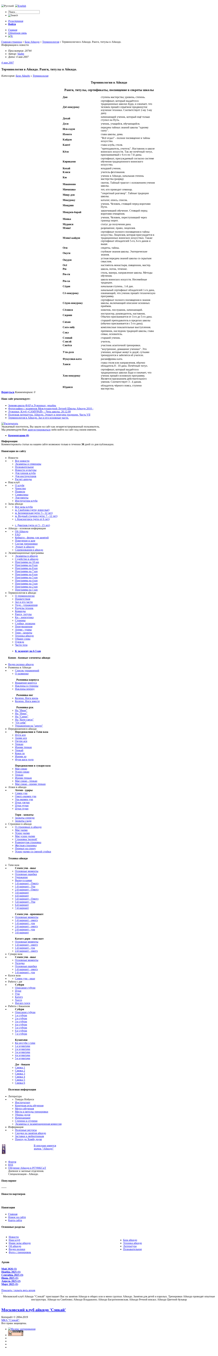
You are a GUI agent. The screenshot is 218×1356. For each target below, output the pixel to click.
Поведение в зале (25, 540)
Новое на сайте (17, 1217)
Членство (20, 488)
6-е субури (21, 1030)
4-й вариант (22, 895)
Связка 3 (20, 1073)
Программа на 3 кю (26, 583)
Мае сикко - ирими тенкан (30, 784)
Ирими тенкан (23, 747)
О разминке (22, 673)
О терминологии (25, 595)
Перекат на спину (25, 848)
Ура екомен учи (24, 799)
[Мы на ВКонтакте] (10, 36)
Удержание (21, 877)
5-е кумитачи (22, 1058)
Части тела (21, 644)
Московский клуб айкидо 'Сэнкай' (33, 1310)
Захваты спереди (25, 817)
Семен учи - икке (25, 978)
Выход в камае (23, 880)
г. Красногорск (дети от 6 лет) (32, 519)
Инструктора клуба (26, 500)
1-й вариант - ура (25, 923)
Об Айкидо (21, 531)
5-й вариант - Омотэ (26, 898)
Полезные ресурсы (26, 1130)
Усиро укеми (22, 833)
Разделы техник (24, 608)
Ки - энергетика (24, 617)
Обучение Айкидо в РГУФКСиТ (27, 1167)
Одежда (19, 641)
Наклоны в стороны (26, 685)
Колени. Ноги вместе (27, 701)
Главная (12, 1214)
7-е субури (21, 1033)
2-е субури (21, 1018)
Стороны (20, 620)
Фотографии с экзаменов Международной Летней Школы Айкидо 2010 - (50, 408)
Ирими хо (20, 756)
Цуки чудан (22, 805)
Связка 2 (20, 1070)
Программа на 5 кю (26, 577)
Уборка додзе (22, 1114)
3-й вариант (22, 892)
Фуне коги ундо (24, 759)
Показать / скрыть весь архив (18, 1290)
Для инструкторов (25, 476)
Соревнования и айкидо (29, 549)
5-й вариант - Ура (25, 901)
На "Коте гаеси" (24, 719)
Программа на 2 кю (26, 586)
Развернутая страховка (28, 842)
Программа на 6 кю (26, 574)
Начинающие (22, 1117)
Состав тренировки (26, 543)
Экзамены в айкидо (26, 556)
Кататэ (19, 996)
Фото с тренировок (20, 1252)
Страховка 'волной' (26, 839)
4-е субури (21, 1024)
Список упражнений (27, 670)
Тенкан (19, 744)
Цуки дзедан (22, 802)
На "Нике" (21, 713)
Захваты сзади (23, 820)
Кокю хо (20, 753)
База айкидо (130, 1240)
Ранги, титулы (23, 614)
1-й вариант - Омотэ (26, 883)
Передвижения (23, 626)
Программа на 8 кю (26, 568)
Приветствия (22, 598)
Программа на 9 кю (26, 565)
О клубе (19, 485)
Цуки (18, 990)
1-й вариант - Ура (25, 886)
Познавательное (24, 467)
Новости (14, 1236)
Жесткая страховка (26, 845)
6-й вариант (22, 904)
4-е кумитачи (22, 1055)
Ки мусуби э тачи (25, 1043)
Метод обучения (24, 1108)
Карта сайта (15, 1220)
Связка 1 (20, 1067)
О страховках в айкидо (28, 827)
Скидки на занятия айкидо (30, 1133)
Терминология (40, 75)
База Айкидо (23, 75)
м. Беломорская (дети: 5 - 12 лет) (34, 513)
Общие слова (22, 638)
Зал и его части (24, 602)
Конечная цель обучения (29, 1105)
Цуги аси (20, 734)
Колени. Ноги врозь (26, 698)
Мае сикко (21, 768)
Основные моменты (26, 871)
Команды (20, 611)
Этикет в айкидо (24, 546)
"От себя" (20, 722)
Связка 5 (20, 1079)
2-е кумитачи (22, 1049)
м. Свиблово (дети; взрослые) (32, 509)
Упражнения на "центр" (29, 725)
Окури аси (21, 741)
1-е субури (21, 1015)
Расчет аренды (23, 479)
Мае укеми (21, 830)
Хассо (18, 1000)
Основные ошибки (26, 874)
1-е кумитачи (22, 1046)
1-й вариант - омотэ (26, 920)
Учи (17, 993)
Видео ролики (17, 1249)
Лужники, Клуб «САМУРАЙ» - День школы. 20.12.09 (39, 411)
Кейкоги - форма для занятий (32, 537)
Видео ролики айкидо (21, 664)
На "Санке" (21, 716)
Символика (21, 494)
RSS (10, 1164)
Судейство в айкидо (26, 559)
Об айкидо (15, 1246)
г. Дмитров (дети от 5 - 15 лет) (32, 525)
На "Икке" (21, 710)
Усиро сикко (22, 771)
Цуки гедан (21, 808)
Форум (12, 1161)
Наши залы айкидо (20, 1243)
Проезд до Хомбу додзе (28, 1139)
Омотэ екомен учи (25, 796)
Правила (20, 491)
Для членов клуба (25, 473)
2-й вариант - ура (25, 929)
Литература (130, 1246)
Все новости (22, 460)
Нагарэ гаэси (22, 1003)
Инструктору (22, 1102)
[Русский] (20, 5)
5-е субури (21, 1027)
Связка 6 (20, 1082)
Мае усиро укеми (25, 836)
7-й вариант (22, 908)
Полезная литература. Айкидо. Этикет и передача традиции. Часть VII (49, 414)
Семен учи (21, 793)
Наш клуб (14, 1240)
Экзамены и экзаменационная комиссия (38, 1123)
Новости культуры (25, 470)
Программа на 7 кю (26, 571)
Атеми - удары (23, 629)
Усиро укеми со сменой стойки (33, 851)
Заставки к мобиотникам (29, 1136)
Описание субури (25, 987)
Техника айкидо (24, 635)
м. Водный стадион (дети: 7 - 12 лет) (36, 516)
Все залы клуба (24, 506)
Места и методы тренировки (31, 1111)
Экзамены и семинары (28, 463)
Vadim (20, 53)
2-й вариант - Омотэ (26, 889)
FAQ (17, 534)
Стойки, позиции (25, 623)
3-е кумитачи (22, 1052)
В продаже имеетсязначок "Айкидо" (45, 1147)
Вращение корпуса (26, 682)
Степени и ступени (26, 1120)
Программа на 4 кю (26, 580)
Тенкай (19, 750)
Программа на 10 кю (27, 562)
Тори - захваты (23, 632)
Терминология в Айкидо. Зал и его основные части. (38, 417)
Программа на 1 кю (26, 589)
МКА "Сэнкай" (10, 1320)
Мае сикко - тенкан (26, 781)
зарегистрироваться (39, 429)
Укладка (20, 963)
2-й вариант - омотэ (26, 926)
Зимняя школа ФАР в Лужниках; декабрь (32, 405)
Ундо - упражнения (26, 605)
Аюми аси (21, 738)
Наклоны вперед (24, 688)
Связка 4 (20, 1076)
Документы (21, 497)
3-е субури (21, 1021)
